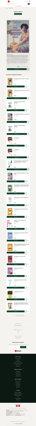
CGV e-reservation (18, 398)
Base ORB (18, 387)
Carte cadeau (18, 371)
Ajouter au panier (17, 98)
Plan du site (18, 399)
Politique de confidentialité (18, 393)
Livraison (18, 360)
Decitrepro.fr (18, 385)
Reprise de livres (18, 372)
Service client (18, 366)
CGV (18, 396)
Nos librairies (18, 382)
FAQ (18, 331)
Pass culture (18, 374)
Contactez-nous (18, 337)
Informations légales (18, 392)
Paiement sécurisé (18, 361)
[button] (18, 60)
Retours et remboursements (18, 363)
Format (18, 66)
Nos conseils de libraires (18, 325)
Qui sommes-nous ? (18, 381)
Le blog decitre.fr (18, 375)
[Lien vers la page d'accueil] (9, 1)
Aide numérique (18, 364)
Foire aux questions (18, 358)
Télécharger (15, 86)
